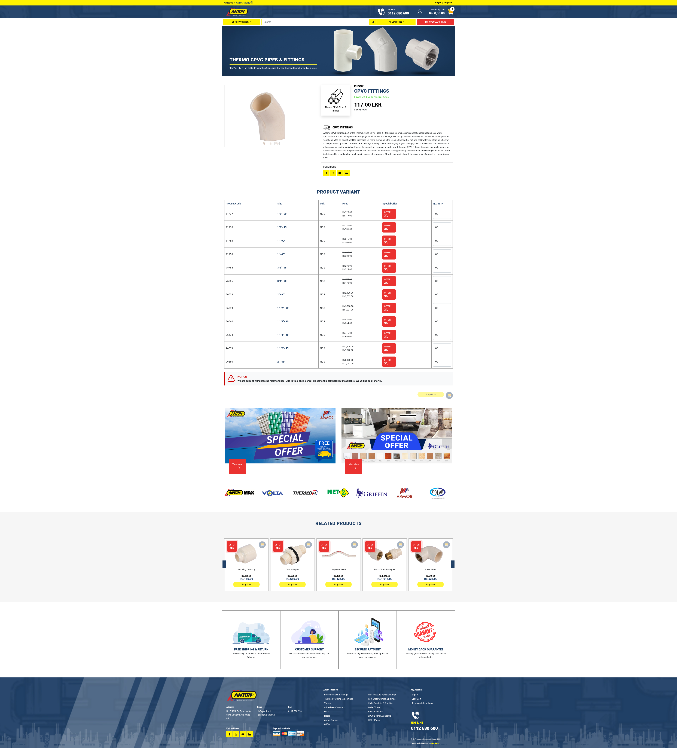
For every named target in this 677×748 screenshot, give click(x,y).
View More (237, 464)
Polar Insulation (375, 711)
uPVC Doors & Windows (379, 716)
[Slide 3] (277, 142)
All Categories (395, 22)
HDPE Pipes (374, 720)
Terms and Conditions (422, 703)
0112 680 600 (424, 728)
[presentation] (224, 564)
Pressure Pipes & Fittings (336, 694)
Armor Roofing (331, 720)
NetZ (326, 711)
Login (438, 2)
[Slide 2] (270, 142)
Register (448, 2)
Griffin (327, 724)
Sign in (415, 694)
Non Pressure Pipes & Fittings (382, 694)
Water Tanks (374, 707)
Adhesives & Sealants (334, 707)
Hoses (327, 716)
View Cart (416, 699)
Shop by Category (240, 22)
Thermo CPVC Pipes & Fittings (338, 699)
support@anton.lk (266, 715)
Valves (327, 703)
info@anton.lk (265, 711)
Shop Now (246, 584)
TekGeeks (435, 743)
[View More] (235, 468)
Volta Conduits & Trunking (380, 703)
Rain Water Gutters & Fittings (381, 699)
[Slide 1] (264, 142)
